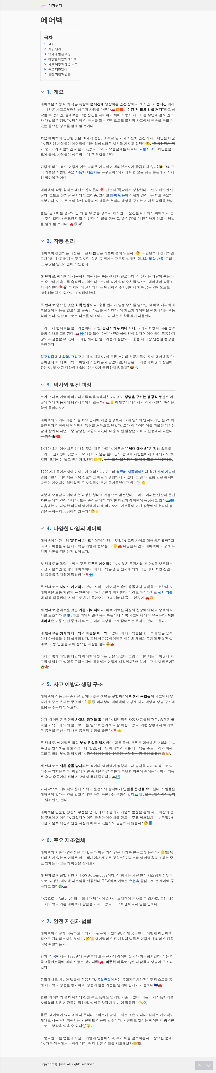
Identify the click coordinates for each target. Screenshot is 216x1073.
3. (49, 384)
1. (49, 91)
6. (49, 840)
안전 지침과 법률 (57, 74)
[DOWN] (208, 1065)
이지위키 (55, 5)
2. (49, 240)
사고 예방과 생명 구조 (60, 64)
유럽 (132, 880)
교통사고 (146, 149)
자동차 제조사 (86, 172)
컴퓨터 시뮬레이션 (130, 471)
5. (49, 684)
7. (49, 921)
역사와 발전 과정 (57, 54)
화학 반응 (117, 195)
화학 (65, 356)
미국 (52, 956)
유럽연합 (104, 979)
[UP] (199, 1065)
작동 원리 (52, 49)
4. (49, 528)
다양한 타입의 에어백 (60, 59)
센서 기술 (164, 471)
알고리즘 (47, 356)
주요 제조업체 (55, 69)
